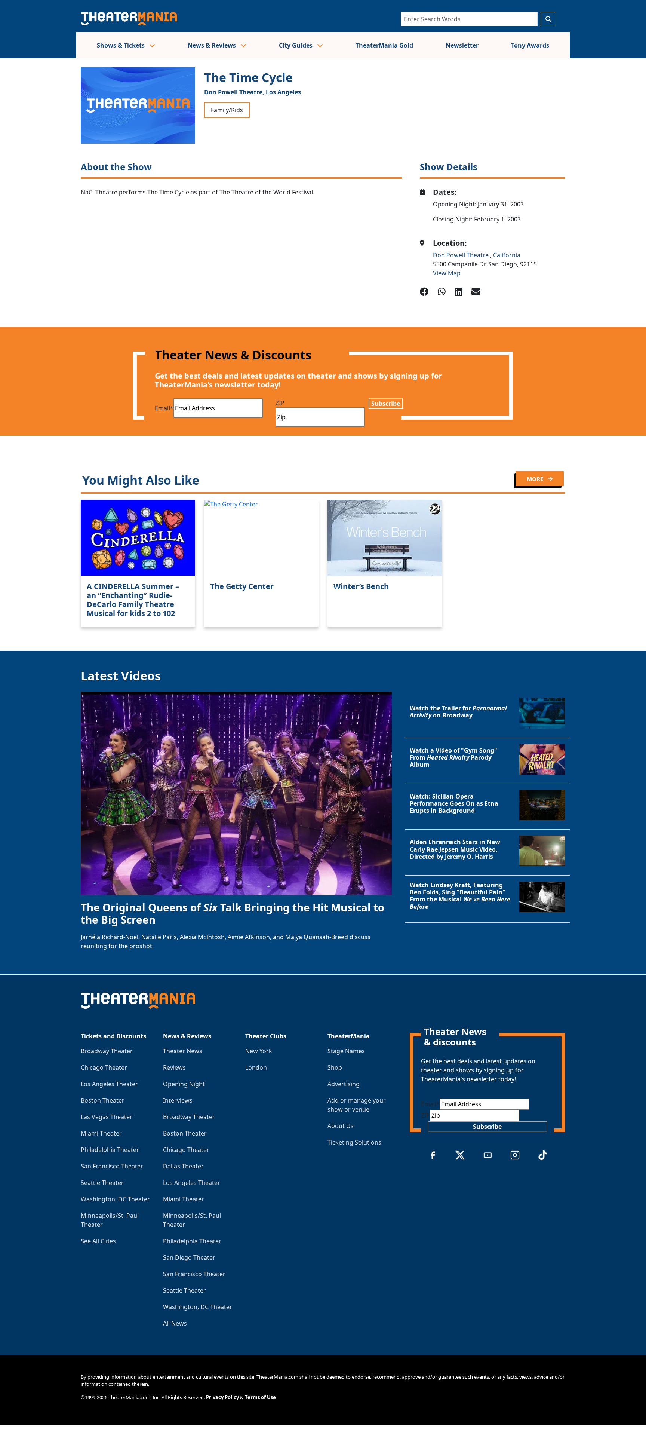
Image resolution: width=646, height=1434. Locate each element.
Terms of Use (260, 1397)
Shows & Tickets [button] (121, 45)
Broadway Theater (107, 1051)
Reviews (174, 1067)
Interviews (178, 1100)
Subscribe (385, 403)
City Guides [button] (296, 45)
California (506, 255)
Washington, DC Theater (115, 1199)
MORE (536, 478)
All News (175, 1323)
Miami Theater (101, 1133)
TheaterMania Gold (384, 45)
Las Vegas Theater (106, 1117)
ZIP (280, 403)
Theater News (182, 1051)
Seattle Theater (102, 1183)
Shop (334, 1067)
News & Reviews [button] (212, 45)
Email (164, 408)
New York (258, 1051)
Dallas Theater (183, 1166)
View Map (447, 273)
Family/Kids (227, 110)
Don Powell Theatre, (234, 92)
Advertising (343, 1084)
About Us (340, 1126)
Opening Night (184, 1084)
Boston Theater (102, 1100)
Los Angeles (283, 92)
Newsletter (462, 45)
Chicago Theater (104, 1067)
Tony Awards (530, 45)
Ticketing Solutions (354, 1142)
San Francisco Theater (112, 1166)
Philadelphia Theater (110, 1150)
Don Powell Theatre (461, 255)
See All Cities (98, 1241)
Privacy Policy (222, 1397)
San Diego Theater (189, 1257)
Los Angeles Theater (109, 1084)
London (256, 1067)
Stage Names (346, 1051)
